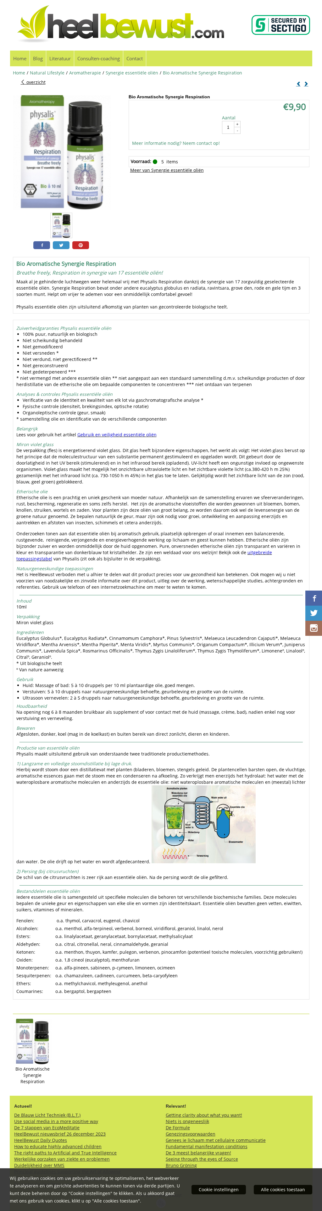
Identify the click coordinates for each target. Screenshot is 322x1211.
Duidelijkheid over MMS (39, 1165)
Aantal (229, 118)
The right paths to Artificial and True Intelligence (65, 1153)
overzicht (35, 82)
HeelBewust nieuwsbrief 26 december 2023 (60, 1134)
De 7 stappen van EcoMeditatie (47, 1128)
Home (19, 58)
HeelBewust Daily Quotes (40, 1140)
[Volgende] (306, 84)
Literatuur (60, 58)
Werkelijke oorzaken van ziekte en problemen (62, 1159)
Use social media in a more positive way (56, 1121)
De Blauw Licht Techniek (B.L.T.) (47, 1115)
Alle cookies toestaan (283, 1189)
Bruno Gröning (181, 1165)
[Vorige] (298, 84)
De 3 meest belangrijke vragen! (198, 1153)
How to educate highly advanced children (58, 1146)
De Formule (178, 1128)
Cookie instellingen (219, 1189)
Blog (38, 58)
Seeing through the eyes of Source (202, 1159)
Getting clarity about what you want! (204, 1115)
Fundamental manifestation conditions (206, 1146)
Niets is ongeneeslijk (187, 1121)
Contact (134, 58)
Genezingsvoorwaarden (190, 1134)
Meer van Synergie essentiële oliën (167, 170)
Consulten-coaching (98, 58)
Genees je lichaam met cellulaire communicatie (216, 1140)
